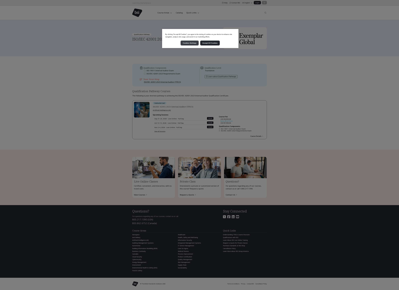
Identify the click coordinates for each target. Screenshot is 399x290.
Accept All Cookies (210, 43)
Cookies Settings (189, 43)
